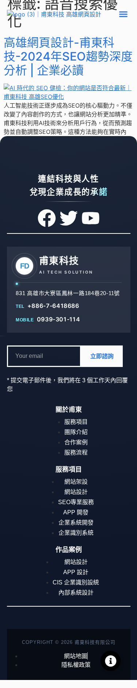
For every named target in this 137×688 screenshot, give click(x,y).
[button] (123, 14)
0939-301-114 (58, 318)
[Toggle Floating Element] (110, 661)
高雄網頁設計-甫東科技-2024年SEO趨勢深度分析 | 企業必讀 (68, 56)
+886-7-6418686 (53, 305)
